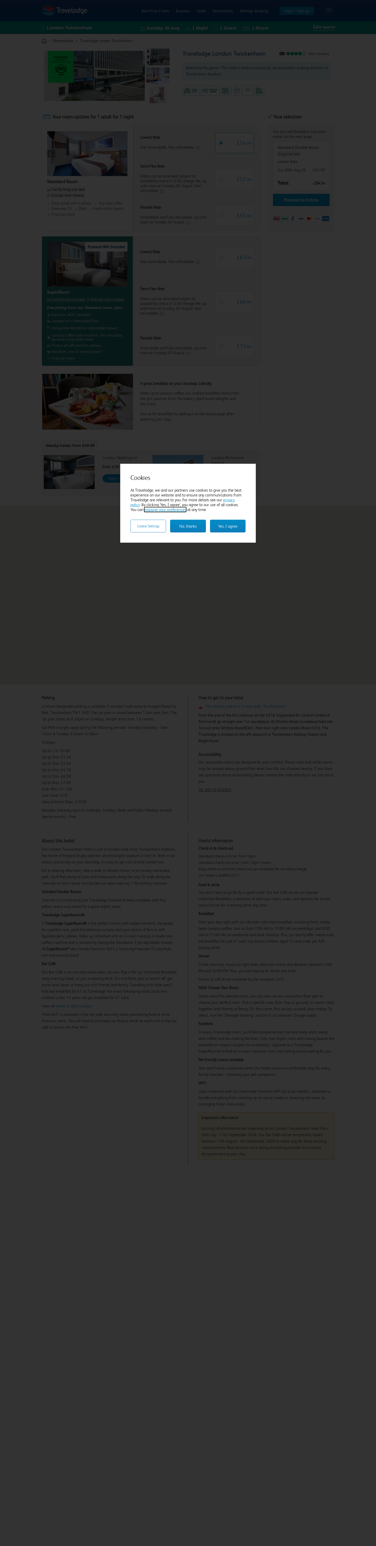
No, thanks (188, 526)
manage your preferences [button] (165, 509)
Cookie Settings (148, 526)
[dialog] (188, 503)
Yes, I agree (227, 526)
